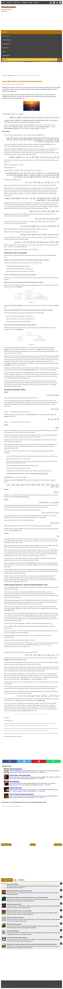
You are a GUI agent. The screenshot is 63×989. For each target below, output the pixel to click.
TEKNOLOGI (5, 36)
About (3, 2)
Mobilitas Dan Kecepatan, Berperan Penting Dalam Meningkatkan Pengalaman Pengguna (32, 944)
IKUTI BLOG (36, 2)
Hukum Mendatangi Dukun (14, 924)
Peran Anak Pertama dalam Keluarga (17, 937)
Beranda (33, 844)
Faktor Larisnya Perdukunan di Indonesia (22, 794)
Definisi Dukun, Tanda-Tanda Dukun (20, 775)
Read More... (43, 772)
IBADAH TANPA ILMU (16, 788)
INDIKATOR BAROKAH (16, 769)
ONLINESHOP (6, 55)
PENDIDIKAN (5, 44)
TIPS (3, 51)
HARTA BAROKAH (14, 782)
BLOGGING (5, 48)
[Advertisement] (40, 16)
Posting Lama (58, 844)
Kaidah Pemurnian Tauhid (14, 904)
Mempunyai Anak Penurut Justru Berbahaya (19, 910)
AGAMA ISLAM (6, 40)
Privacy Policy (16, 2)
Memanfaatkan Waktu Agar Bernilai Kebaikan (19, 891)
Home (5, 32)
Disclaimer (24, 2)
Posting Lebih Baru (6, 844)
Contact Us (9, 2)
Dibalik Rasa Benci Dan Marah (15, 917)
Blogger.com (58, 985)
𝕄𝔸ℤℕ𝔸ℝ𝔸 (11, 985)
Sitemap (30, 2)
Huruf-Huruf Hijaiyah (12, 884)
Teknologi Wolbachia (13, 931)
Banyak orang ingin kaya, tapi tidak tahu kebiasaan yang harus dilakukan (27, 897)
